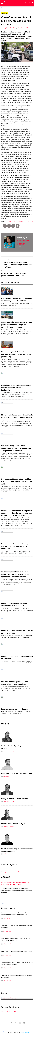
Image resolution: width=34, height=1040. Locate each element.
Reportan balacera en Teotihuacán (14, 708)
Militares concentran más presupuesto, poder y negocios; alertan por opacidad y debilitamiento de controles (16, 511)
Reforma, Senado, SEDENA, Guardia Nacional (21, 220)
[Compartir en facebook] (5, 225)
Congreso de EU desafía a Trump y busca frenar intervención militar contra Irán (14, 544)
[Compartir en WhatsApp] (13, 225)
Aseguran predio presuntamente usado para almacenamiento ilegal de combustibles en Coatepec (16, 323)
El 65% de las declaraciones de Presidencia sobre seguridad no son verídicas (18, 263)
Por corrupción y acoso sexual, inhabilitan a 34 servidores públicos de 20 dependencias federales (16, 446)
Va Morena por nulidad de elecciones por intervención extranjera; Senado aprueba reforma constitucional (15, 572)
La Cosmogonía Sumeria (10, 995)
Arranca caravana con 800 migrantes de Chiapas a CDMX (16, 949)
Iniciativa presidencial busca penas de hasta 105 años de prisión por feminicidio (16, 386)
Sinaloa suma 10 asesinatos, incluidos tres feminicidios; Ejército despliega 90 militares (16, 480)
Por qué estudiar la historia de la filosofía (16, 772)
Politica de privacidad (26, 1030)
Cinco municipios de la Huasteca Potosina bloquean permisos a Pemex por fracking (16, 352)
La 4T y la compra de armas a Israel (14, 797)
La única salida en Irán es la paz (13, 822)
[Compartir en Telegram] (18, 225)
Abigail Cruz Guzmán (9, 26)
